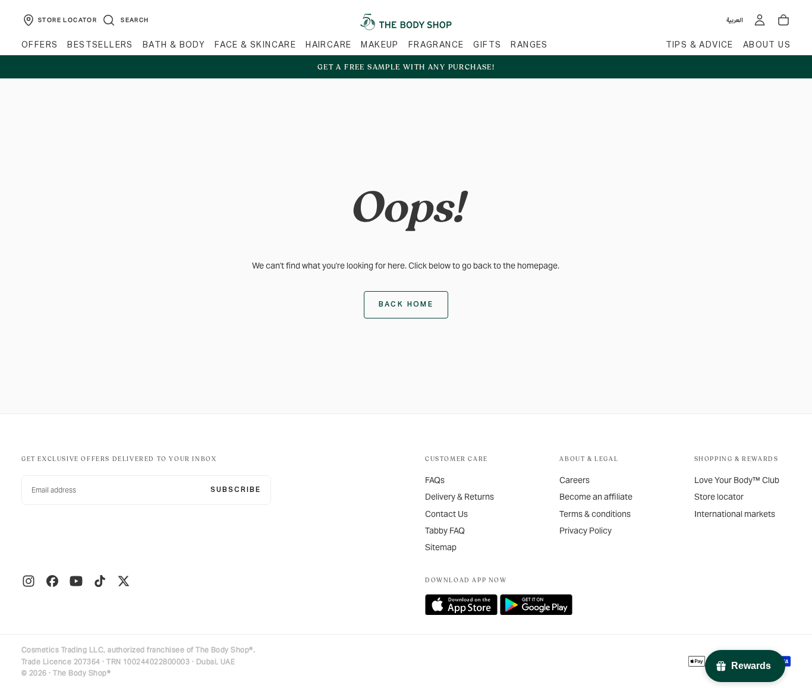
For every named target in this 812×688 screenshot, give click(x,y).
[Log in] (760, 20)
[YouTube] (76, 581)
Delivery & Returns (459, 496)
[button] (125, 20)
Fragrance (436, 45)
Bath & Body (174, 45)
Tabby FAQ (445, 530)
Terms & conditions (595, 514)
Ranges (529, 45)
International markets (734, 514)
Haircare (328, 45)
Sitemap (441, 547)
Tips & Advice (700, 45)
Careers (574, 480)
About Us (767, 45)
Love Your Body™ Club (736, 480)
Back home (406, 304)
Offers (39, 45)
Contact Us (446, 514)
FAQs (435, 480)
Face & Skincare (255, 45)
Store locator (719, 496)
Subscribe (235, 490)
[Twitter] (124, 581)
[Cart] (783, 20)
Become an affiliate (595, 496)
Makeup (379, 45)
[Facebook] (52, 581)
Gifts (487, 45)
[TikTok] (100, 581)
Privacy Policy (585, 530)
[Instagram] (28, 581)
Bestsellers (100, 45)
